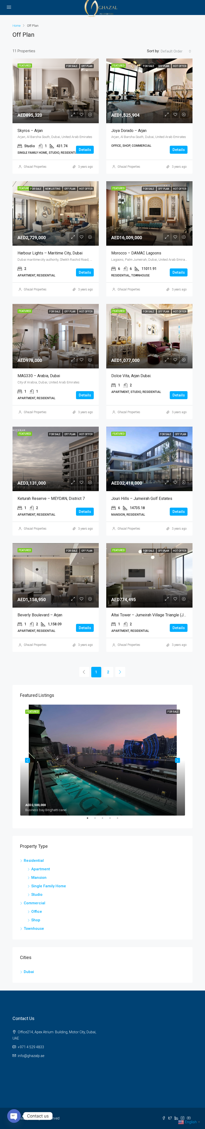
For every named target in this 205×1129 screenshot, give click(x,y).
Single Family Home (48, 886)
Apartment (40, 869)
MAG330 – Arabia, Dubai (39, 375)
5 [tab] (120, 820)
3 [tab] (105, 820)
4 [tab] (112, 820)
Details (85, 149)
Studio (36, 894)
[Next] (120, 672)
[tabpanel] (102, 760)
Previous (27, 760)
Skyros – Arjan (30, 130)
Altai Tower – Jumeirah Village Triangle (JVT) (150, 615)
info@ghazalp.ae (31, 1056)
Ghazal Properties (35, 166)
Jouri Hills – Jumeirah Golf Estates (141, 498)
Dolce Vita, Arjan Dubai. (131, 375)
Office (36, 911)
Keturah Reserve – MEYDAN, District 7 (51, 498)
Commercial (34, 903)
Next (177, 760)
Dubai (29, 972)
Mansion (38, 877)
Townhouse (34, 928)
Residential (34, 860)
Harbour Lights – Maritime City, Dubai (50, 253)
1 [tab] (90, 820)
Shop (35, 920)
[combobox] (176, 51)
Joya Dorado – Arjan (128, 130)
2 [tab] (97, 820)
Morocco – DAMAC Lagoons (136, 253)
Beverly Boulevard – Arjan (40, 615)
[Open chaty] (14, 1116)
